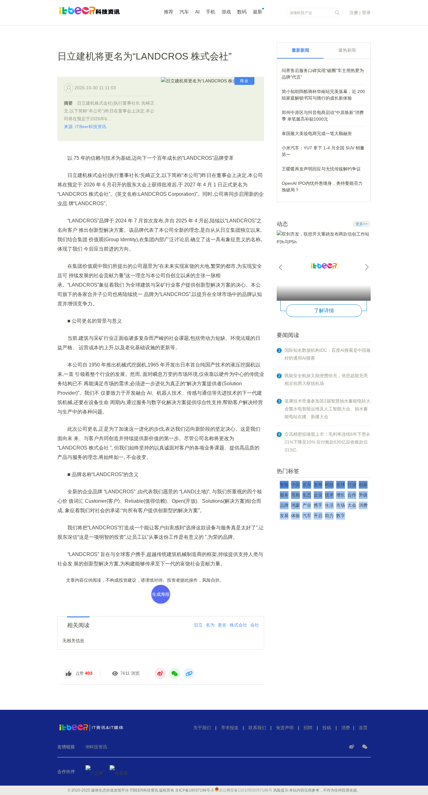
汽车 (184, 11)
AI (197, 11)
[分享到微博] (160, 673)
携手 (318, 505)
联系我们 (257, 727)
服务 (284, 494)
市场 (340, 505)
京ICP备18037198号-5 (194, 790)
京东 (306, 484)
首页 (363, 727)
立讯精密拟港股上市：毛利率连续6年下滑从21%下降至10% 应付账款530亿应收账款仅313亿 (327, 442)
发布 (318, 484)
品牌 (284, 505)
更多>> (362, 224)
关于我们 (202, 727)
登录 (366, 12)
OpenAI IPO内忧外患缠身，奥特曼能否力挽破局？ (322, 186)
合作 (351, 494)
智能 (284, 484)
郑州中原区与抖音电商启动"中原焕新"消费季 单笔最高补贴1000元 (323, 116)
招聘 (308, 727)
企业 (318, 494)
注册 (353, 12)
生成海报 (161, 594)
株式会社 (238, 624)
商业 (244, 81)
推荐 (168, 11)
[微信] (365, 746)
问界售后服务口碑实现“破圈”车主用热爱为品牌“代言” (323, 74)
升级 (363, 494)
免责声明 (285, 727)
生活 (329, 505)
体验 (295, 515)
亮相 (295, 494)
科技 (329, 484)
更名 (222, 624)
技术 (329, 494)
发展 (284, 515)
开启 (318, 515)
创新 (363, 484)
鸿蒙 (295, 505)
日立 (198, 624)
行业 (351, 484)
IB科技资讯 (96, 746)
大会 (351, 505)
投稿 (326, 727)
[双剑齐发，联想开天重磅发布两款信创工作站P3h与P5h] (324, 265)
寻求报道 (229, 727)
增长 (340, 494)
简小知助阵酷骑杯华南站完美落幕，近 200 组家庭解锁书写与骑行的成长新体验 (323, 95)
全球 (340, 484)
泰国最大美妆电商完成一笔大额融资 (317, 133)
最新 (257, 11)
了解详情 (324, 310)
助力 (329, 515)
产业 (306, 505)
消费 (363, 505)
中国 (295, 484)
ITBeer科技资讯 (101, 13)
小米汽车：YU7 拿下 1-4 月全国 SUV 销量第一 (323, 151)
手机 (210, 11)
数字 (340, 515)
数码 (242, 11)
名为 (210, 624)
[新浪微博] (352, 746)
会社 (254, 624)
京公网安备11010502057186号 (245, 790)
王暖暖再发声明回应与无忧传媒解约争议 (321, 168)
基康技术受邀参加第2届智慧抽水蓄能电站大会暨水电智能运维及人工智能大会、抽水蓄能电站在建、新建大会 (327, 408)
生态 (306, 494)
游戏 (226, 11)
